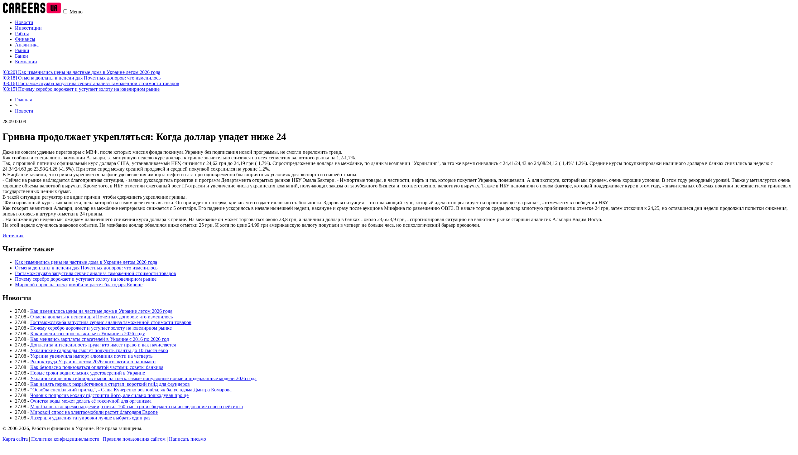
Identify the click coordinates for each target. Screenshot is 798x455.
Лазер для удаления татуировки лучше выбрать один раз (90, 417)
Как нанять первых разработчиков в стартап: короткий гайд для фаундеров (110, 384)
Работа (22, 33)
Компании (26, 61)
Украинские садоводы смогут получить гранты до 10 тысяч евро (99, 350)
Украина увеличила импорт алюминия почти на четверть (91, 356)
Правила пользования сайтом (134, 439)
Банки (21, 56)
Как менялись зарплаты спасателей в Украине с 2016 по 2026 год (99, 339)
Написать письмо (187, 439)
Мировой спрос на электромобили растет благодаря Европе (78, 284)
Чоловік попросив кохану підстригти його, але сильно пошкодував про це (109, 395)
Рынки (22, 50)
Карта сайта (15, 439)
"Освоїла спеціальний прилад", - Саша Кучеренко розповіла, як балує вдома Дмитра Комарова (131, 389)
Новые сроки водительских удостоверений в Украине (87, 372)
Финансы (25, 39)
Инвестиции (28, 28)
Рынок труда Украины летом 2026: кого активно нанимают (93, 361)
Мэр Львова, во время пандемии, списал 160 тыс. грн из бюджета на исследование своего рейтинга (136, 406)
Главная (23, 99)
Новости (24, 22)
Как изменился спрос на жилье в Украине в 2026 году (87, 333)
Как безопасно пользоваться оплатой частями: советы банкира (96, 367)
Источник (13, 235)
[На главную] (32, 11)
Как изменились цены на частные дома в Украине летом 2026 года (81, 72)
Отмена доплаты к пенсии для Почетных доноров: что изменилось (81, 77)
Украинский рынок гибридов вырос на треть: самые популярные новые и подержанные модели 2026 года (143, 378)
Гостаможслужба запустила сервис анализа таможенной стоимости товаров (90, 83)
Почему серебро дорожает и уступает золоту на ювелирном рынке (81, 89)
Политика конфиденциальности (65, 439)
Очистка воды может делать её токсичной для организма (90, 401)
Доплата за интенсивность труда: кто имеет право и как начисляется (103, 344)
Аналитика (27, 44)
